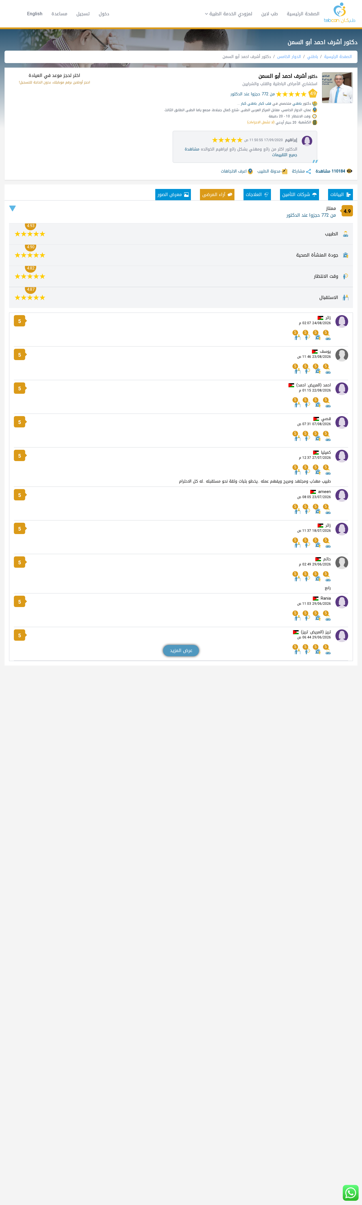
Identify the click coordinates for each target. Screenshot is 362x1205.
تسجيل (83, 13)
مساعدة (59, 13)
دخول (104, 13)
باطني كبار (249, 103)
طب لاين (269, 13)
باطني (312, 57)
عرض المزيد (181, 650)
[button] (227, 14)
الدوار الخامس (289, 57)
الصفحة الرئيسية (303, 13)
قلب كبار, (264, 103)
